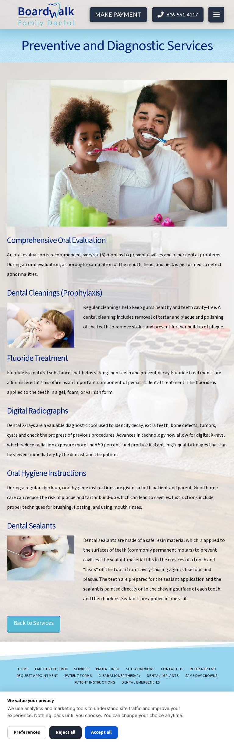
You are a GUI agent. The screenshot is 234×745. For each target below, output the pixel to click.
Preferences (27, 732)
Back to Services (34, 623)
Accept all (101, 732)
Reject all (65, 732)
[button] (216, 15)
